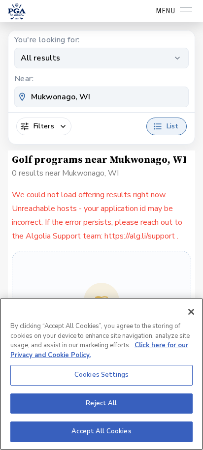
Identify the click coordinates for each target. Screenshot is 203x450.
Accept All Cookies (101, 431)
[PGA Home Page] (17, 11)
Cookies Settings (101, 374)
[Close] (191, 312)
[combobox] (101, 97)
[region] (101, 374)
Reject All (101, 403)
